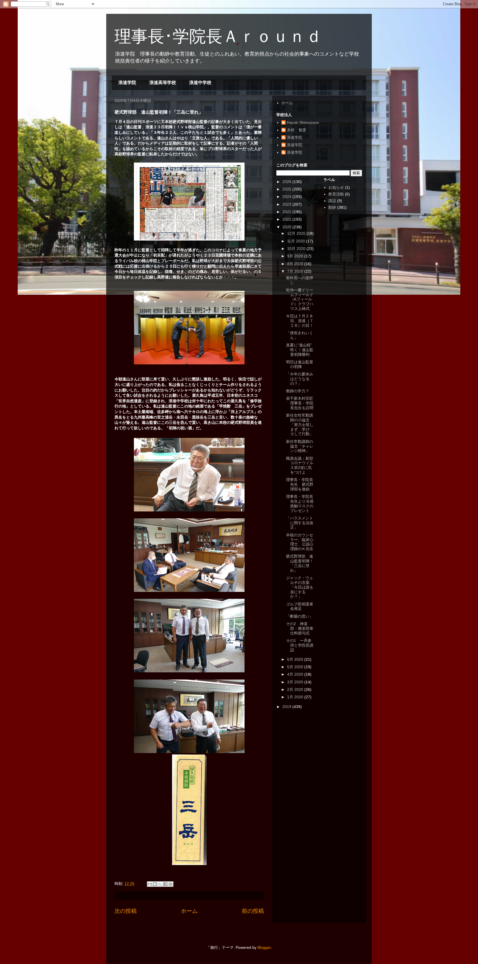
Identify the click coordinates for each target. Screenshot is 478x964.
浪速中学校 (200, 82)
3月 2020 (295, 682)
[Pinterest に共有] (170, 884)
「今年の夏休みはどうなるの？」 (299, 379)
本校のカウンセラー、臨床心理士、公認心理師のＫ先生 (299, 542)
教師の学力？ (297, 391)
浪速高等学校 (162, 82)
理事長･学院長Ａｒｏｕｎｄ (218, 36)
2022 (287, 212)
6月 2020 (295, 659)
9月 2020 (295, 256)
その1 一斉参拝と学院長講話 (299, 645)
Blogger (264, 947)
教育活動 (336, 194)
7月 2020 (295, 271)
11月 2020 (296, 241)
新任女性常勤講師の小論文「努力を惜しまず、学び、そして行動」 (299, 424)
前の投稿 (253, 911)
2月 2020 (295, 689)
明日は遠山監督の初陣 (299, 364)
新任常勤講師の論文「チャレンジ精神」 (299, 446)
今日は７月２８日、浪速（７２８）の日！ (299, 321)
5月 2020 (295, 667)
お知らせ (336, 187)
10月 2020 (296, 248)
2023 (287, 204)
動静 (332, 207)
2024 (287, 196)
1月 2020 (295, 697)
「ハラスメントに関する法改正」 (299, 523)
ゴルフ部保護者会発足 (299, 606)
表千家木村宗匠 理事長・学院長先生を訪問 (301, 403)
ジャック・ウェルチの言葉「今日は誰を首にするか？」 (299, 587)
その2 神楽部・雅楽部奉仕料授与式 (299, 628)
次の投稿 (126, 911)
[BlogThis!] (155, 884)
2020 (287, 227)
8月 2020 (295, 264)
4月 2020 (295, 674)
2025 (287, 189)
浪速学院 (127, 82)
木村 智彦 (296, 130)
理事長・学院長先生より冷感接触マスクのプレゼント (299, 503)
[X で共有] (160, 884)
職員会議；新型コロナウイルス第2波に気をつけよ (299, 465)
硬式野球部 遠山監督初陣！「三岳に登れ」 (299, 563)
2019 (287, 706)
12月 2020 (296, 233)
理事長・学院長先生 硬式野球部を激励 (299, 484)
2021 (287, 219)
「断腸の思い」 (299, 616)
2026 (287, 181)
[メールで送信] (149, 884)
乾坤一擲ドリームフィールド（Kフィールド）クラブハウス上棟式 (299, 299)
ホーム (189, 911)
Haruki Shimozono (303, 122)
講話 (332, 200)
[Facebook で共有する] (165, 884)
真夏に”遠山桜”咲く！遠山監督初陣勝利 (299, 350)
